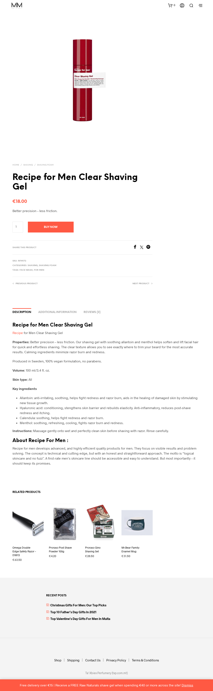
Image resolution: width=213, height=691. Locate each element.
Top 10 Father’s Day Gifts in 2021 (73, 612)
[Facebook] (136, 248)
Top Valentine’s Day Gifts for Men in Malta (80, 619)
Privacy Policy (116, 660)
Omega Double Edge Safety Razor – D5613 (24, 551)
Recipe (17, 333)
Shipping (73, 660)
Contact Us (92, 660)
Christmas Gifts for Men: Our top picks (78, 605)
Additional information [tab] (57, 312)
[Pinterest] (149, 248)
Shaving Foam (45, 165)
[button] (171, 5)
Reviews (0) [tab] (92, 312)
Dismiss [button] (187, 685)
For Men (39, 270)
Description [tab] (21, 312)
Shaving (28, 165)
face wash (26, 270)
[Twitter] (143, 248)
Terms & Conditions (145, 660)
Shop (57, 660)
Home (15, 165)
